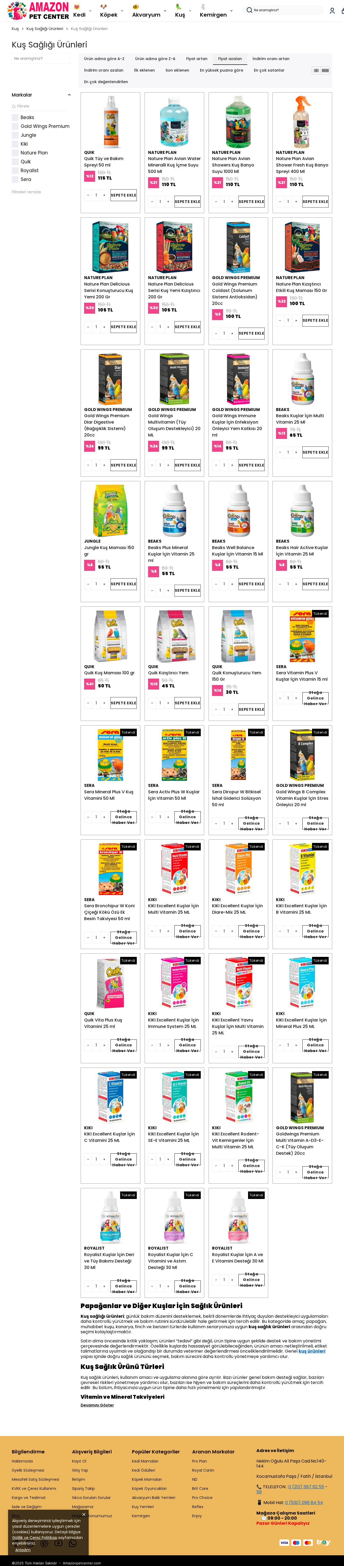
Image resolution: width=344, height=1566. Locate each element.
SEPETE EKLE (124, 195)
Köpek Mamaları (147, 1479)
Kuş (15, 28)
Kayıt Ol (79, 1461)
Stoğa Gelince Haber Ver (315, 698)
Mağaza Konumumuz (92, 1516)
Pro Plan (199, 1461)
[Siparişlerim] (332, 11)
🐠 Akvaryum (146, 10)
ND (194, 1479)
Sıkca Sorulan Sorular (91, 1497)
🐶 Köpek (108, 10)
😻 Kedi (79, 10)
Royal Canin (203, 1470)
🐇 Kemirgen (213, 10)
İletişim (78, 1479)
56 (259, 1492)
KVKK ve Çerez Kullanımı (34, 1488)
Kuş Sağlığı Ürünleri (45, 28)
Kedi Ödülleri (143, 1470)
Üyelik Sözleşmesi (28, 1470)
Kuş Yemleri (143, 1506)
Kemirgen (141, 1516)
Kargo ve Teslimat (29, 1497)
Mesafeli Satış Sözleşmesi (35, 1479)
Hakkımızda (22, 1461)
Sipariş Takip (83, 1488)
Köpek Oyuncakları (149, 1488)
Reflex (197, 1506)
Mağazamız (83, 1506)
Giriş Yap (80, 1470)
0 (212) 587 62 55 (306, 1487)
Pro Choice (202, 1497)
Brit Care (200, 1488)
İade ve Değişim (27, 1506)
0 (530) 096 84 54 (304, 1503)
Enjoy (197, 1516)
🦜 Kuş (180, 10)
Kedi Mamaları (145, 1461)
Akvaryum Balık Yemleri (153, 1497)
